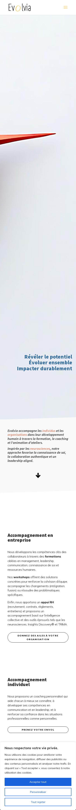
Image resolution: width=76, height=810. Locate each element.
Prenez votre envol (38, 729)
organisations (17, 434)
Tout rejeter (38, 802)
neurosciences (40, 448)
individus (48, 431)
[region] (38, 776)
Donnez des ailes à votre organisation (38, 637)
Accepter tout (38, 782)
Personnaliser (38, 792)
